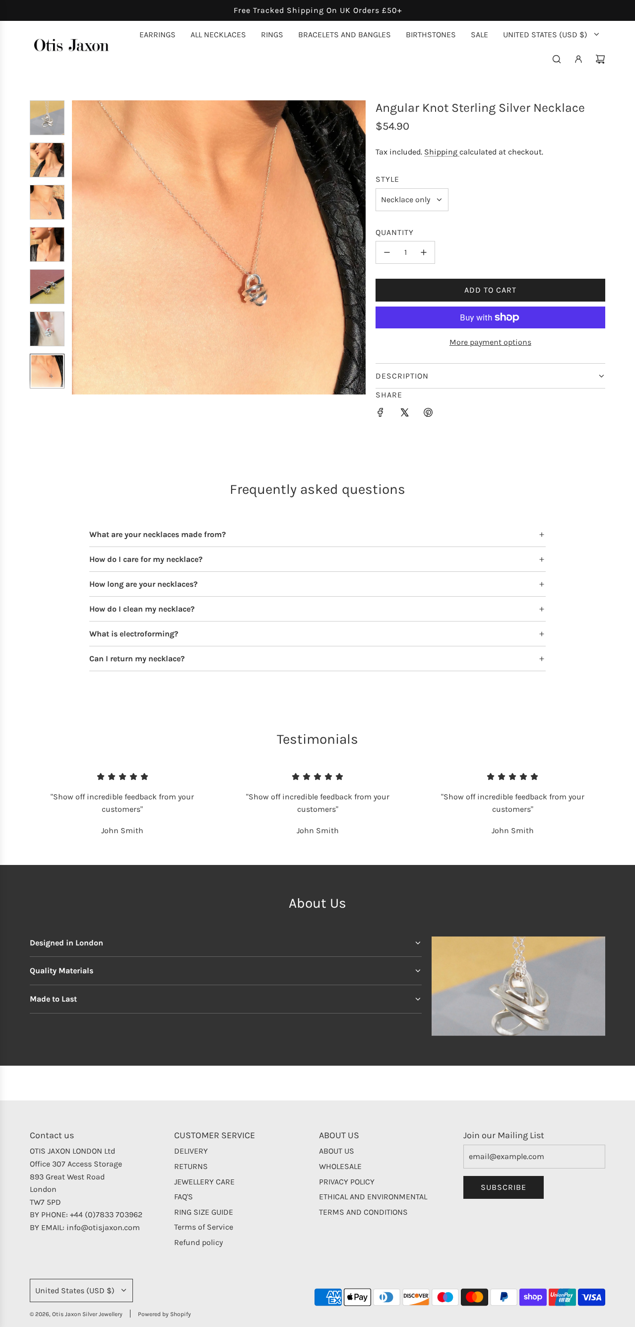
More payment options (490, 342)
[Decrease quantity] (387, 252)
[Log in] (578, 59)
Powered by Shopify (164, 1314)
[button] (80, 247)
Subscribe (503, 1187)
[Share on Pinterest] (428, 414)
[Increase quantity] (424, 252)
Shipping (441, 151)
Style (387, 179)
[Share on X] (404, 414)
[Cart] (600, 59)
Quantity (395, 232)
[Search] (557, 59)
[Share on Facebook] (380, 414)
